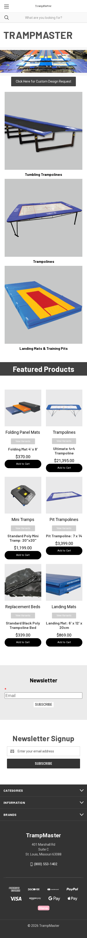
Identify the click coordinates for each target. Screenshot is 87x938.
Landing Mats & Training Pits (43, 348)
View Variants (23, 441)
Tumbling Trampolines (43, 174)
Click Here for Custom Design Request (43, 81)
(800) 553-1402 (45, 864)
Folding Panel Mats (23, 432)
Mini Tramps (23, 519)
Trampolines (43, 261)
